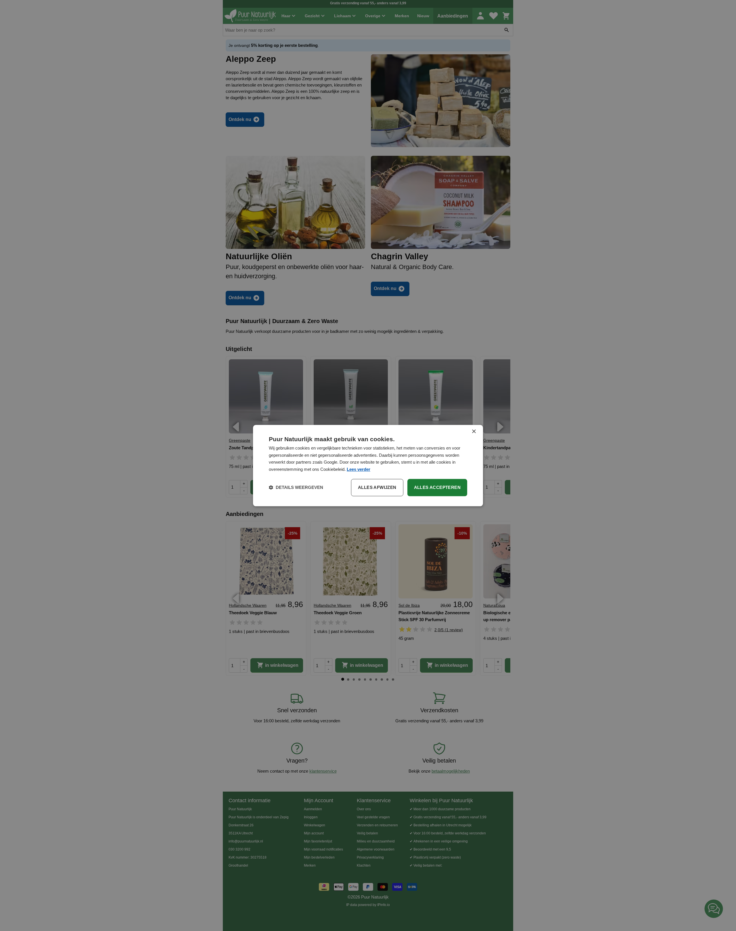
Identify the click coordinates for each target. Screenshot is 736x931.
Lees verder (358, 469)
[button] (296, 487)
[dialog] (368, 465)
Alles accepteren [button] (437, 487)
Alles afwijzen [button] (377, 487)
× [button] (473, 431)
